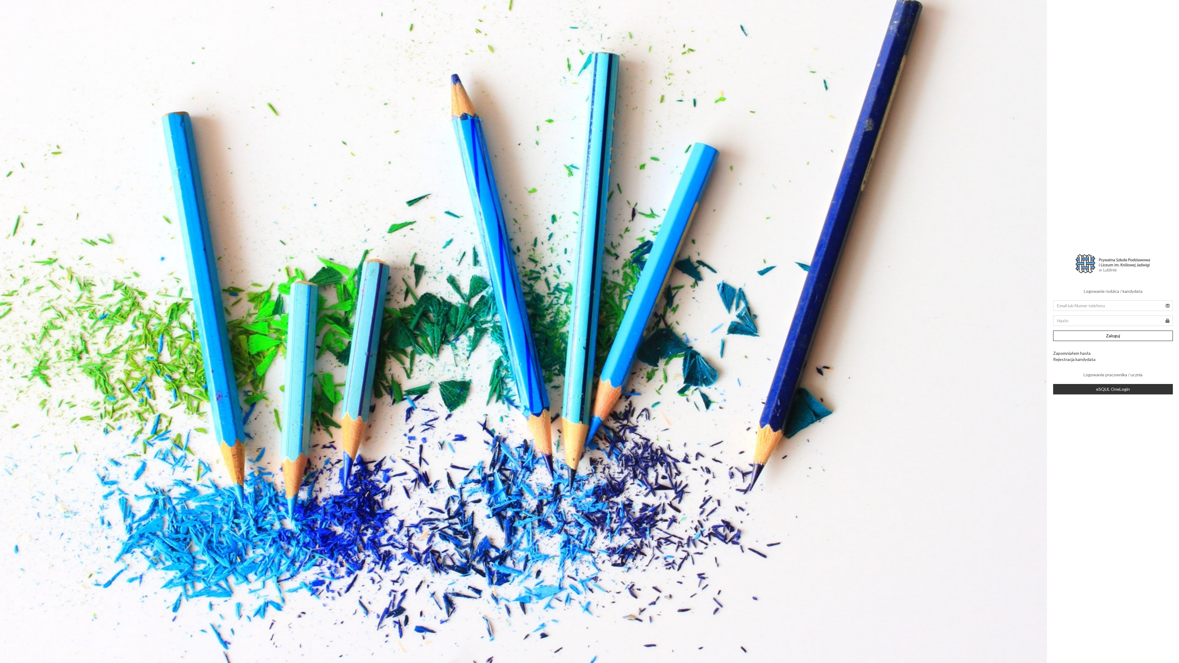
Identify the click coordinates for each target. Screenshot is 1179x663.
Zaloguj (1113, 335)
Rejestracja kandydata (1074, 359)
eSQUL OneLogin (1113, 389)
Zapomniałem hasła (1072, 353)
